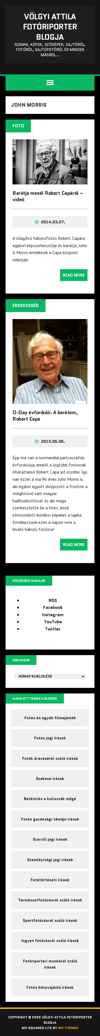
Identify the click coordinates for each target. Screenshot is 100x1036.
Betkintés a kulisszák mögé (50, 798)
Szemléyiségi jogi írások (50, 859)
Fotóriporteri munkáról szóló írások (50, 964)
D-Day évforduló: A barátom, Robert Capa (45, 416)
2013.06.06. (53, 441)
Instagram (53, 614)
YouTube (53, 621)
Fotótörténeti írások (50, 880)
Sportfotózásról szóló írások (50, 920)
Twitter (53, 629)
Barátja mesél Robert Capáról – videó (47, 196)
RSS (53, 600)
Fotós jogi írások (50, 738)
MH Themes (68, 1027)
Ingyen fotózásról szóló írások (50, 940)
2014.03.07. (53, 222)
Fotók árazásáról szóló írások (50, 758)
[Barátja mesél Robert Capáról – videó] (50, 180)
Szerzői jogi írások (50, 839)
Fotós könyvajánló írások (50, 987)
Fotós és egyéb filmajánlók (50, 718)
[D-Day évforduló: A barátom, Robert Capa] (50, 400)
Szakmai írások (50, 778)
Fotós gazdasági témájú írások (50, 819)
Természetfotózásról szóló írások (50, 900)
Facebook (53, 607)
